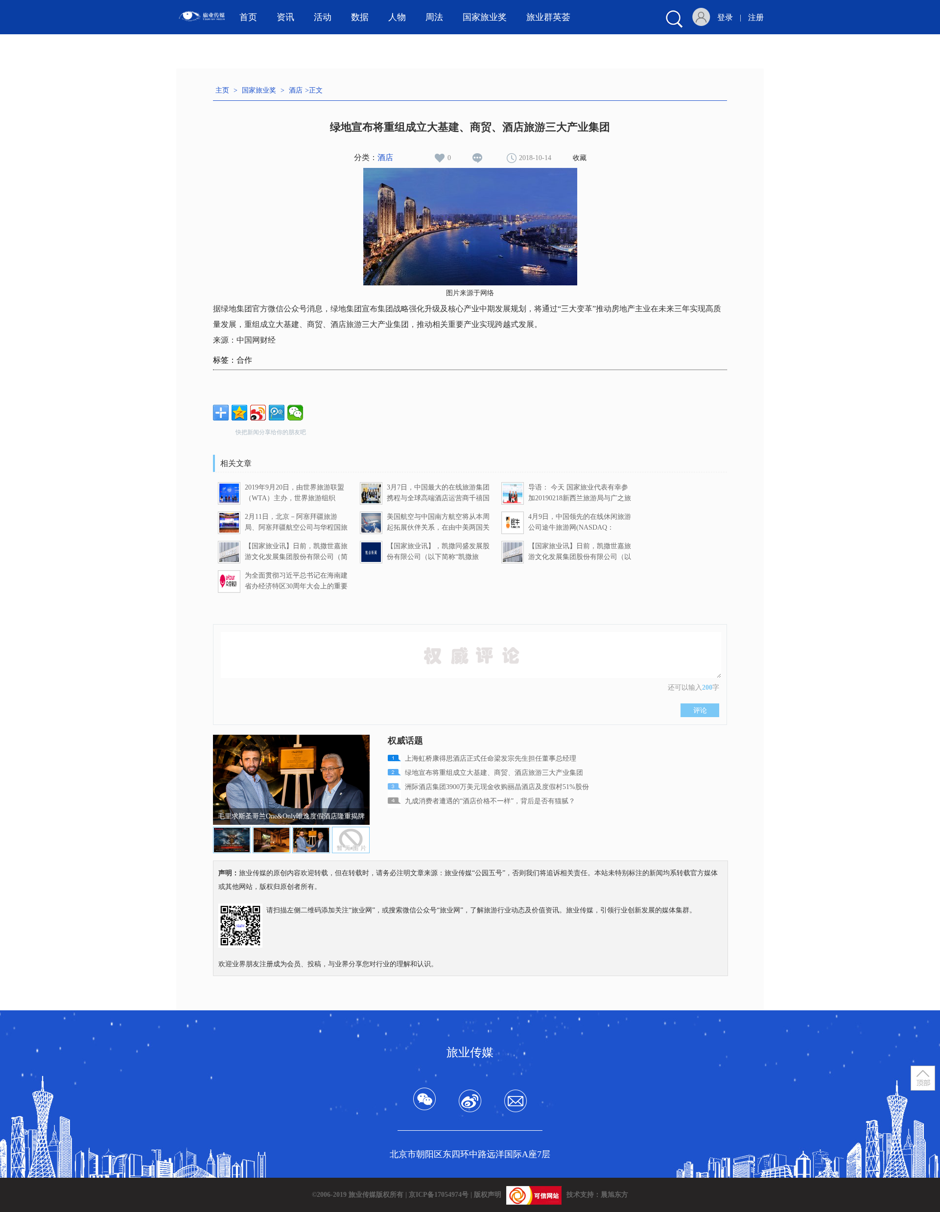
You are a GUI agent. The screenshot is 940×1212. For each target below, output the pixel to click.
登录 (725, 17)
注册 (756, 17)
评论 (700, 710)
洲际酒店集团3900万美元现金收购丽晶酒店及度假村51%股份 (497, 787)
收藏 (580, 158)
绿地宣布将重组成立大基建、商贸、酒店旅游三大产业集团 (494, 772)
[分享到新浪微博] (258, 412)
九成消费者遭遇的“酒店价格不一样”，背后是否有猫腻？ (490, 801)
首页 (248, 17)
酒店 (296, 90)
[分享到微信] (295, 412)
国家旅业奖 (259, 90)
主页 (222, 90)
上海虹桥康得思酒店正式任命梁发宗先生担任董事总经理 (490, 758)
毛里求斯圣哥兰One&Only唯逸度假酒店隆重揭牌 (291, 816)
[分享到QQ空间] (239, 412)
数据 (360, 17)
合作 (244, 360)
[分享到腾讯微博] (276, 412)
